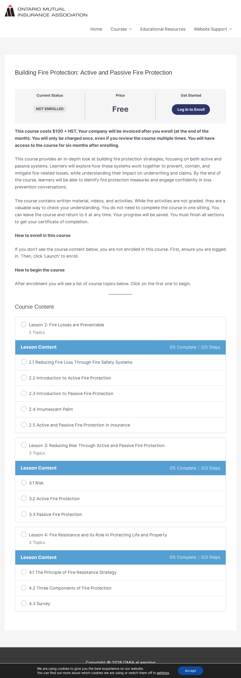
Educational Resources (162, 29)
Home (96, 29)
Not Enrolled (50, 109)
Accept (190, 671)
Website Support (210, 29)
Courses (119, 29)
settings (163, 673)
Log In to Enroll (191, 109)
